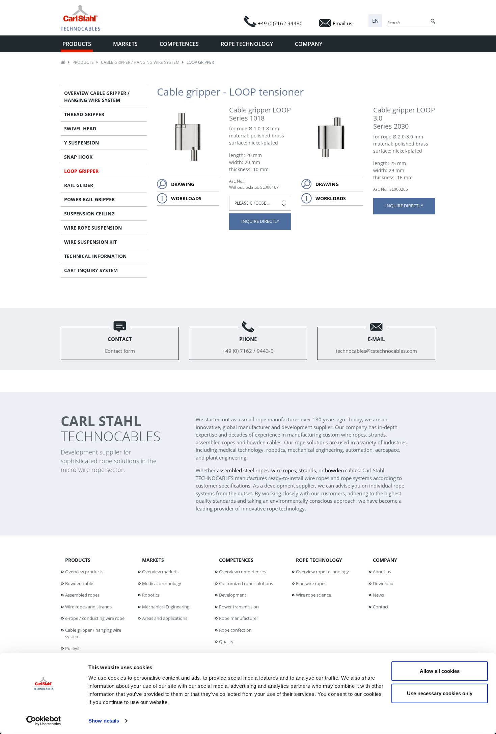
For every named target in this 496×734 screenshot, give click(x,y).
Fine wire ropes (311, 583)
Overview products (84, 572)
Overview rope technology (322, 572)
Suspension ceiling (89, 213)
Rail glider (78, 185)
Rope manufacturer (238, 618)
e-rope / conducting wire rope (95, 618)
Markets (153, 560)
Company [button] (308, 44)
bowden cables (342, 470)
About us (382, 572)
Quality (226, 641)
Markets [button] (125, 44)
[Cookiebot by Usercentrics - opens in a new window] (43, 721)
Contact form (120, 345)
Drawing (182, 184)
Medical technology (161, 583)
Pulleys (72, 648)
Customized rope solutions (246, 583)
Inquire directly (260, 221)
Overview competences (242, 572)
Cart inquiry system (91, 270)
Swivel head (80, 128)
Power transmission (239, 607)
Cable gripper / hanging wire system (140, 62)
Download (383, 583)
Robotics (151, 595)
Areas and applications (164, 618)
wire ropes (283, 470)
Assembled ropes (82, 595)
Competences (236, 560)
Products (83, 62)
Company (385, 560)
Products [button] (76, 44)
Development (232, 595)
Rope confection (235, 630)
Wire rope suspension (93, 228)
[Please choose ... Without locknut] (260, 203)
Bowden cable (79, 583)
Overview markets (160, 572)
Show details (103, 721)
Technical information (95, 256)
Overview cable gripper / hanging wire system (97, 96)
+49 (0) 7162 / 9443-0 (248, 345)
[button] (375, 20)
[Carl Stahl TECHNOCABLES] (83, 18)
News (378, 595)
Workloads (186, 198)
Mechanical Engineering (165, 607)
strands (307, 470)
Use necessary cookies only (439, 693)
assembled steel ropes (243, 470)
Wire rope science (313, 595)
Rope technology (319, 560)
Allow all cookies (440, 671)
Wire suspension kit (90, 242)
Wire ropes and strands (88, 607)
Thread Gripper (84, 114)
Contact (381, 607)
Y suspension (81, 142)
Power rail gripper (89, 199)
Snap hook (78, 157)
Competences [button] (179, 44)
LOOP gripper (81, 171)
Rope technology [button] (247, 44)
